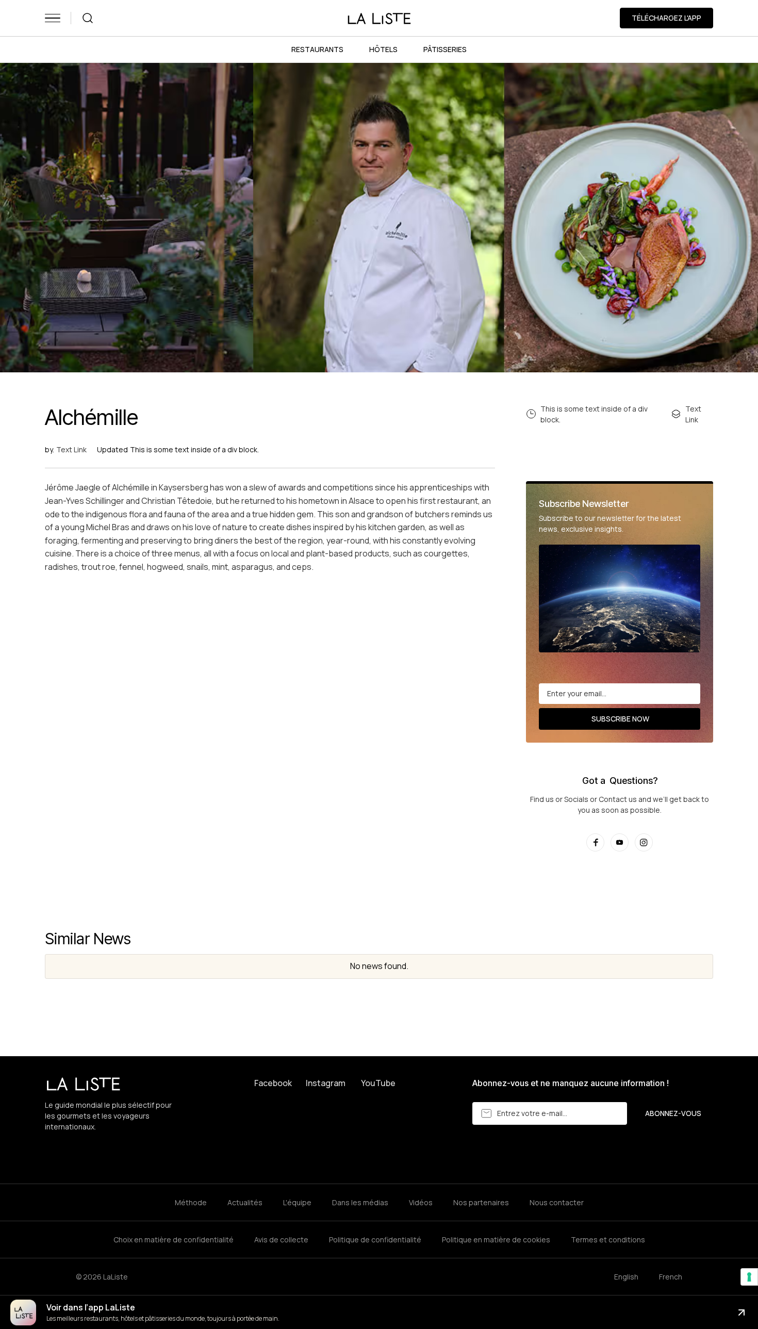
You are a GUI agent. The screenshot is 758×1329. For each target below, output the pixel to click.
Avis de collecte (281, 1239)
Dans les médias (360, 1202)
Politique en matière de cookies (496, 1239)
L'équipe (297, 1202)
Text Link (71, 449)
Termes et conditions (608, 1239)
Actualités (244, 1202)
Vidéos (421, 1202)
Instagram (325, 1083)
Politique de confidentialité (375, 1239)
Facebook (273, 1083)
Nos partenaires (481, 1202)
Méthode (191, 1202)
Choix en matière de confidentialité (173, 1239)
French (670, 1277)
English (626, 1277)
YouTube (378, 1083)
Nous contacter (557, 1202)
